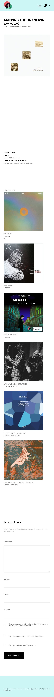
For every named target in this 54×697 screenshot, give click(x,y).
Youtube (46, 689)
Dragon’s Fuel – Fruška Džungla (18, 483)
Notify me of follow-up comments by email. (26, 636)
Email (6, 595)
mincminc (8, 287)
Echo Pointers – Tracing (15, 434)
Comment (8, 542)
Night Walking (10, 336)
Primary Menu (39, 5)
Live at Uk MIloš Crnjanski (15, 385)
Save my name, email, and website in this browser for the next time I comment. (28, 625)
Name (7, 579)
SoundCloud (7, 690)
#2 (5, 239)
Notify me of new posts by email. (22, 645)
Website (7, 610)
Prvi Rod (7, 235)
